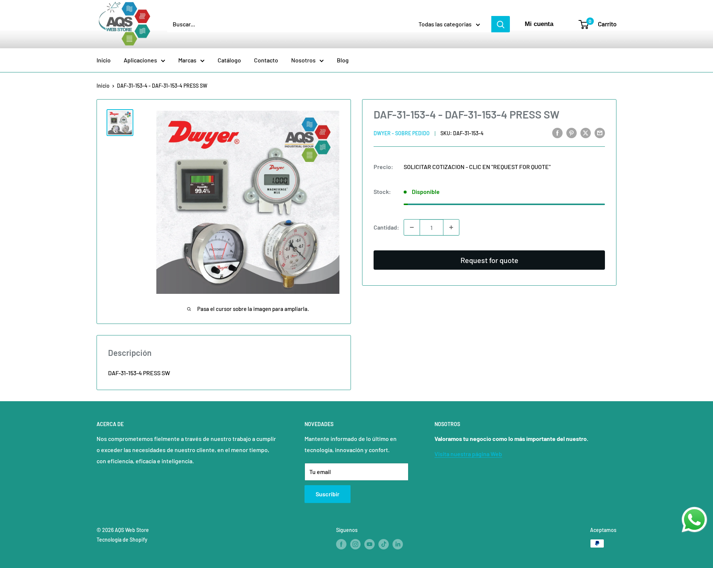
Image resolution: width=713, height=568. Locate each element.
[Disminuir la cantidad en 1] (412, 227)
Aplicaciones (140, 60)
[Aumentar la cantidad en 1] (451, 227)
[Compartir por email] (600, 132)
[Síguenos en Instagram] (355, 544)
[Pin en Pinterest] (571, 132)
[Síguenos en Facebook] (341, 544)
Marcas (187, 60)
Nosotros (303, 60)
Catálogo (229, 60)
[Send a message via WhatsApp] (694, 520)
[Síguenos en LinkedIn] (398, 544)
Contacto (266, 60)
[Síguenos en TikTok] (383, 544)
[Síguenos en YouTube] (369, 544)
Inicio (104, 60)
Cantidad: (386, 227)
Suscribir (327, 493)
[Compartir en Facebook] (557, 132)
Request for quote (489, 260)
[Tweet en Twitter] (585, 132)
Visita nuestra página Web (468, 453)
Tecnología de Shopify (122, 539)
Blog (343, 60)
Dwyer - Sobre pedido (402, 133)
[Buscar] (500, 24)
